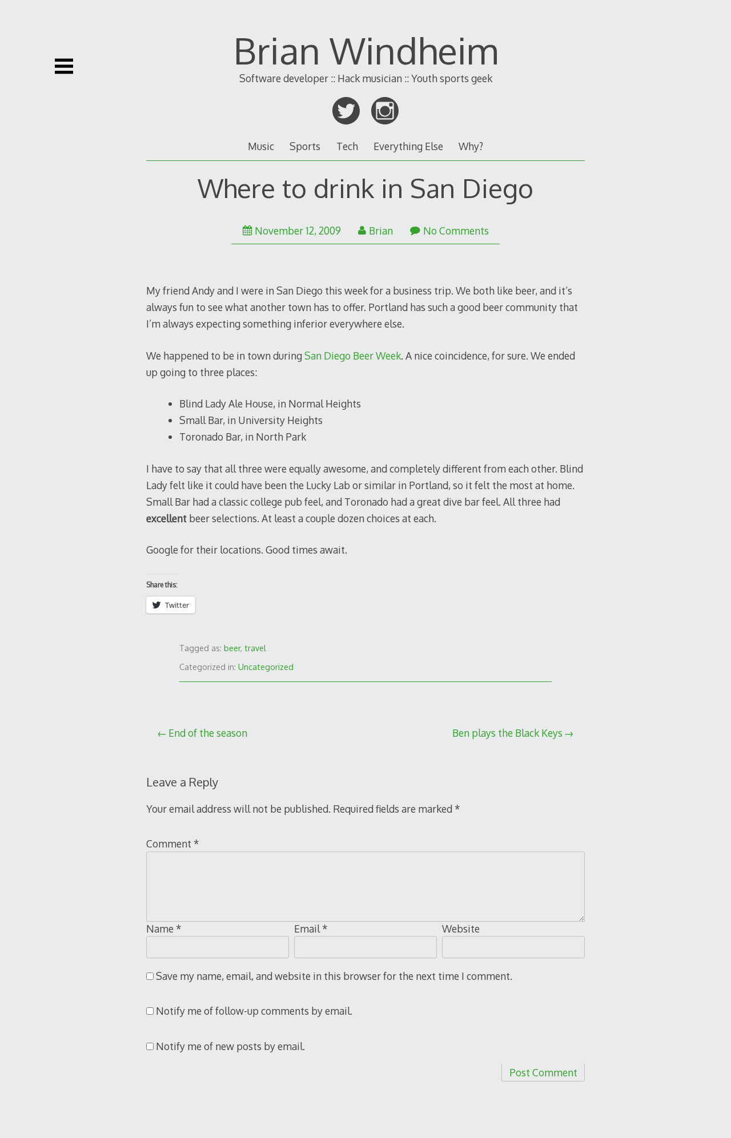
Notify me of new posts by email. (230, 1046)
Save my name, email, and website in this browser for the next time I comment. (334, 976)
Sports (305, 146)
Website (461, 928)
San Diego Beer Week (352, 355)
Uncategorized (266, 667)
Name (164, 928)
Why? (471, 146)
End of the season (207, 733)
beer (232, 648)
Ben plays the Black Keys (507, 733)
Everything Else (408, 146)
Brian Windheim (366, 50)
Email (311, 928)
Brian (381, 230)
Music (261, 146)
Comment (172, 843)
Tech (347, 146)
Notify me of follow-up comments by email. (254, 1010)
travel (255, 648)
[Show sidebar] (64, 66)
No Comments (456, 230)
